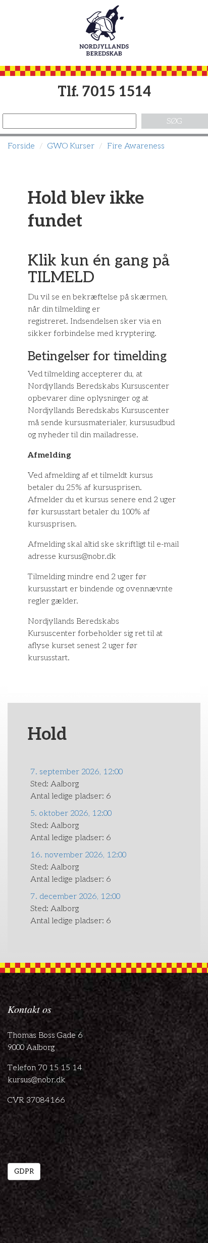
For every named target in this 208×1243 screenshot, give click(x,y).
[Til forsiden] (104, 30)
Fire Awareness (136, 146)
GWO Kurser (70, 146)
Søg (174, 121)
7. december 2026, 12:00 (75, 896)
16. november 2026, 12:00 (78, 855)
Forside (21, 146)
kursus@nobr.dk (37, 1080)
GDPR (24, 1171)
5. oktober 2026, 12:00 (71, 813)
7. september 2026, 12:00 (76, 772)
